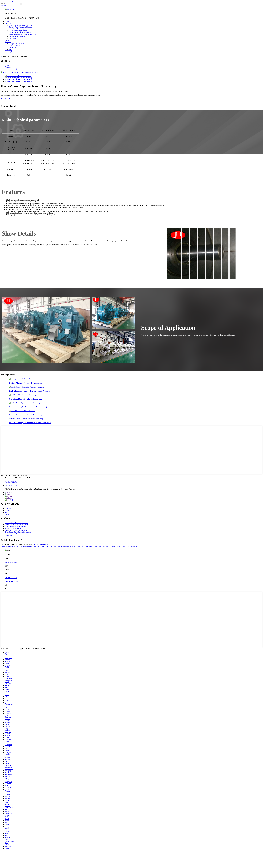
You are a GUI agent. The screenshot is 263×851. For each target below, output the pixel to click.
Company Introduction (16, 44)
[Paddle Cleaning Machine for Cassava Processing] (26, 419)
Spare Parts (12, 38)
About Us (8, 42)
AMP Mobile (43, 544)
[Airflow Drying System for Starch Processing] (24, 403)
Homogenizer (27, 546)
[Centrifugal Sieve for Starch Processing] (22, 395)
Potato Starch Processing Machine (20, 32)
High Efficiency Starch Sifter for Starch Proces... (29, 391)
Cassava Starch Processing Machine (20, 25)
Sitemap (35, 544)
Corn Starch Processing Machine (19, 29)
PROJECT (8, 51)
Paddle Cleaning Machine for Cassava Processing (30, 423)
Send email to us (6, 98)
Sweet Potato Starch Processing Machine (22, 34)
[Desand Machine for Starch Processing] (22, 411)
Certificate (12, 47)
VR (10, 49)
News (7, 40)
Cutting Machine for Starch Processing (25, 383)
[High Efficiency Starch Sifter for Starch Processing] (26, 387)
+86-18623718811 (7, 2)
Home (7, 21)
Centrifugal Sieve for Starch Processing (25, 399)
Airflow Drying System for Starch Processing (28, 407)
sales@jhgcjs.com (11, 485)
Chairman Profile (14, 45)
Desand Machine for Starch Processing (25, 415)
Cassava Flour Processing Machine (20, 27)
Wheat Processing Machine (18, 31)
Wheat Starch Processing (85, 546)
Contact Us (8, 53)
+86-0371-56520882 (11, 581)
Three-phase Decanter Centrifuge (11, 546)
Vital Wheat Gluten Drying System (64, 546)
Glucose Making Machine (17, 36)
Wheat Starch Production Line (42, 546)
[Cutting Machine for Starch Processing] (22, 379)
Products (8, 23)
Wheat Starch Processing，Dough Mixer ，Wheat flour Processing (115, 546)
